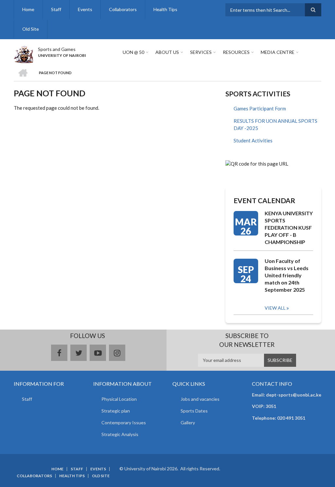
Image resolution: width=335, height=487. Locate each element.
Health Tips (165, 9)
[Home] (23, 54)
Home (28, 9)
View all (275, 308)
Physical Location (119, 399)
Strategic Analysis (119, 434)
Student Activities (253, 140)
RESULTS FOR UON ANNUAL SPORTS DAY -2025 (275, 124)
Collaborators (123, 9)
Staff (56, 9)
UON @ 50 (133, 52)
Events (85, 9)
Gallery (188, 422)
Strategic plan (115, 411)
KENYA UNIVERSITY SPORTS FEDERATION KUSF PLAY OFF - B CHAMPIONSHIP (289, 227)
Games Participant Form (260, 108)
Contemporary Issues (123, 422)
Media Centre (277, 52)
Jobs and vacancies (200, 399)
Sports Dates (194, 411)
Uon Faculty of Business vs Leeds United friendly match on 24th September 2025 (287, 275)
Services (201, 52)
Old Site (30, 29)
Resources (236, 52)
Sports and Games (57, 49)
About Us (167, 52)
